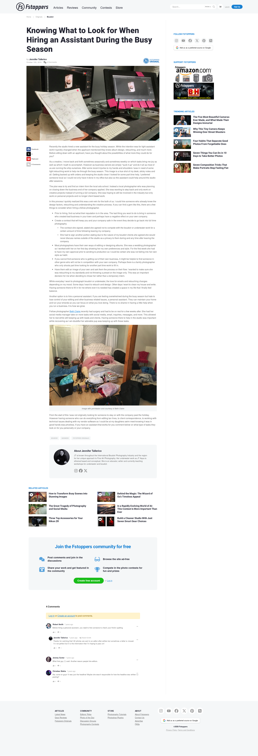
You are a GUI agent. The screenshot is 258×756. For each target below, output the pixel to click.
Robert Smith (58, 624)
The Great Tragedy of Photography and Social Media (67, 507)
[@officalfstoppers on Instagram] (176, 41)
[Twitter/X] (85, 470)
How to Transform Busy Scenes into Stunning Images (68, 495)
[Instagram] (76, 470)
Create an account (66, 615)
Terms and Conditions (186, 730)
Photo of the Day (87, 717)
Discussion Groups (88, 721)
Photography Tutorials (117, 714)
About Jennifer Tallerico (88, 451)
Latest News (60, 714)
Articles (58, 7)
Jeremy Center (58, 658)
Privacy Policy (171, 730)
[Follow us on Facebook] (190, 41)
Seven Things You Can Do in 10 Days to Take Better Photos (209, 154)
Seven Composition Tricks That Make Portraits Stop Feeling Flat (210, 166)
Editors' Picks (85, 714)
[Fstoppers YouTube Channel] (183, 41)
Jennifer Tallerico (38, 59)
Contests (106, 7)
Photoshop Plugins (115, 717)
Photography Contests (89, 724)
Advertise (139, 721)
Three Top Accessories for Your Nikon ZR (66, 519)
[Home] (32, 6)
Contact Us (139, 717)
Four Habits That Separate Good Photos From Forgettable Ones (210, 142)
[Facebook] (81, 470)
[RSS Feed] (211, 41)
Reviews (72, 7)
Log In (227, 7)
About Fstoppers (142, 714)
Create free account (88, 580)
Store (119, 7)
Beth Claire (75, 311)
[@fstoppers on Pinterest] (204, 41)
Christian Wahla (59, 671)
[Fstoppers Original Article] (151, 61)
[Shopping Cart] (220, 6)
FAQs (137, 724)
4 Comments (51, 62)
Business (65, 438)
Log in (109, 580)
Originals (39, 16)
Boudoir (50, 16)
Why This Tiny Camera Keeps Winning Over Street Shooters (209, 130)
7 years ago (68, 624)
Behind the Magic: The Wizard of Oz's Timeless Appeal (135, 495)
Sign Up (237, 7)
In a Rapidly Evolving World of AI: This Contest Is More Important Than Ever (137, 509)
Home (28, 16)
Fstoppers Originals (81, 438)
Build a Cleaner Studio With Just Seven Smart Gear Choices (134, 519)
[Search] (214, 7)
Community (89, 7)
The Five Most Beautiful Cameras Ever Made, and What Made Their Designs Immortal (211, 120)
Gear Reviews (61, 717)
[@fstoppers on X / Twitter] (197, 41)
